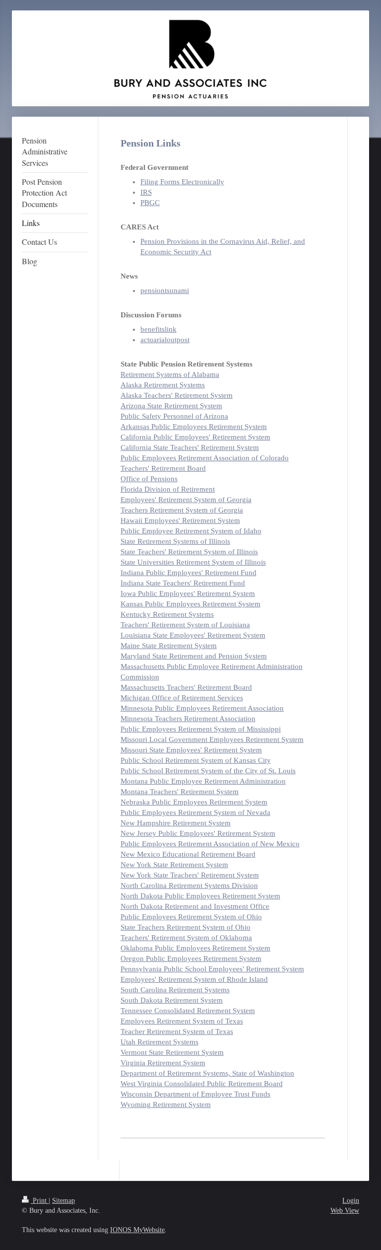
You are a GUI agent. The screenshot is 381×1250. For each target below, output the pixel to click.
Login (350, 1200)
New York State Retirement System (174, 865)
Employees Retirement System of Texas (182, 1021)
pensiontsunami (164, 290)
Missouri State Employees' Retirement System (191, 750)
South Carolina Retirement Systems (175, 990)
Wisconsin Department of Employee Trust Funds (195, 1094)
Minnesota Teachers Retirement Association (188, 719)
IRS (146, 192)
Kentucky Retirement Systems (167, 614)
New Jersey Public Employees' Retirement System (198, 833)
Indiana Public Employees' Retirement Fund (188, 573)
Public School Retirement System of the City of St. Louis (208, 771)
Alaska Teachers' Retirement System (177, 395)
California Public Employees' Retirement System (195, 437)
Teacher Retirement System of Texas (177, 1031)
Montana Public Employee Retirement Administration (203, 781)
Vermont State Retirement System (172, 1052)
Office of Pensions (149, 479)
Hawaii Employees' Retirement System (180, 520)
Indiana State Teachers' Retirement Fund (183, 583)
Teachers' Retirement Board (163, 468)
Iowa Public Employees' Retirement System (188, 593)
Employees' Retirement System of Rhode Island (194, 979)
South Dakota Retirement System (172, 1000)
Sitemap (63, 1200)
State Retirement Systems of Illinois (175, 541)
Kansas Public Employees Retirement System (190, 604)
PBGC (150, 203)
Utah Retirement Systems (159, 1042)
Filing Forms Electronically (182, 182)
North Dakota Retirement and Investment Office (195, 906)
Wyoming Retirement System (166, 1104)
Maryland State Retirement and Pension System (194, 656)
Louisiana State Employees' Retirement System (193, 635)
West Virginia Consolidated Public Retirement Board (202, 1084)
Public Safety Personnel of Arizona (174, 416)
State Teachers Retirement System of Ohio (186, 927)
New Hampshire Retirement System (176, 823)
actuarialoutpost (165, 340)
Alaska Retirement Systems (163, 385)
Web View (344, 1210)
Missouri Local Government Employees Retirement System (212, 739)
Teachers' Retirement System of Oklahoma (186, 938)
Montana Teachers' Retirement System (180, 792)
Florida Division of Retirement (168, 489)
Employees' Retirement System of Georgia (186, 500)
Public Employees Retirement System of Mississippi (201, 729)
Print (40, 1200)
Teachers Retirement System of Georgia (182, 510)
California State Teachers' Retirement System (190, 447)
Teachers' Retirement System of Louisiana (185, 625)
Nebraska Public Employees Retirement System (194, 802)
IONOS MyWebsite (137, 1230)
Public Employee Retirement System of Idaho (191, 531)
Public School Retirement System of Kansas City (196, 760)
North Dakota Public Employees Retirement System (200, 896)
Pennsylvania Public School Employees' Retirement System (212, 969)
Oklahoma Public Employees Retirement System (195, 948)
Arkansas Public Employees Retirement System (194, 427)
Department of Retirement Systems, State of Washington (207, 1073)
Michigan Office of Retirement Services (182, 698)
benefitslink (158, 329)
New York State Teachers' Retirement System (190, 875)
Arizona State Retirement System (171, 406)
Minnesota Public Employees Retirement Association (202, 708)
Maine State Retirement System (169, 646)
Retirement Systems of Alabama (170, 374)
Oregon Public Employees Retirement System (191, 958)
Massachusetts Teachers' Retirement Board (186, 687)
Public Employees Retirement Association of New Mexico (210, 844)
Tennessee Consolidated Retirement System (188, 1011)
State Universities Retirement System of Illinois (193, 562)
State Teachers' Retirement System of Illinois (189, 552)
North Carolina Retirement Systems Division (189, 885)
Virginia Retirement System (163, 1063)
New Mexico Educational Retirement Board (188, 854)
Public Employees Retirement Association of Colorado (205, 458)
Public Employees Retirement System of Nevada (195, 812)
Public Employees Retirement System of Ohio (191, 917)
